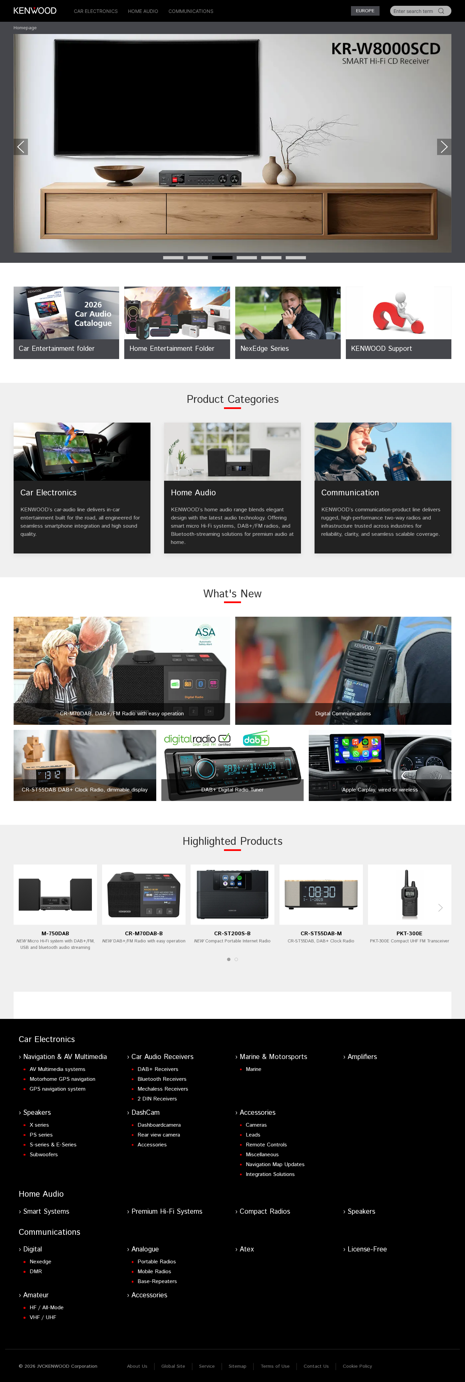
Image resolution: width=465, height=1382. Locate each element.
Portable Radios (157, 1262)
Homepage (25, 27)
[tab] (173, 257)
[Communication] (383, 488)
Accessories (152, 1145)
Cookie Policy (357, 1366)
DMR (36, 1272)
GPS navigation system (57, 1089)
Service (207, 1366)
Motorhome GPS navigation (62, 1079)
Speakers (37, 1113)
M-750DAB (55, 934)
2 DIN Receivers (157, 1099)
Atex (247, 1250)
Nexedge (40, 1262)
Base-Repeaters (157, 1281)
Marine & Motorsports (273, 1057)
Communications (191, 11)
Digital (32, 1250)
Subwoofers (44, 1155)
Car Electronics (96, 11)
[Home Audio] (232, 488)
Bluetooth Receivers (162, 1079)
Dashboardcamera (159, 1125)
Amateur (36, 1295)
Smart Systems (46, 1212)
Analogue (145, 1250)
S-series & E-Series (53, 1145)
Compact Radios (265, 1212)
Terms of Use (275, 1366)
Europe (365, 10)
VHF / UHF (43, 1317)
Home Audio (143, 11)
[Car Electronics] (82, 488)
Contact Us (316, 1366)
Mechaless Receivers (163, 1089)
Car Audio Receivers (162, 1057)
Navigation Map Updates (275, 1164)
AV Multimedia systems (57, 1069)
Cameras (256, 1125)
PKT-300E (409, 934)
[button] (21, 147)
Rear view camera (159, 1135)
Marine (253, 1069)
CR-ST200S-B (232, 934)
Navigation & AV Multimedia (65, 1057)
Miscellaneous (262, 1155)
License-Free (367, 1250)
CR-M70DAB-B (144, 934)
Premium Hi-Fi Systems (166, 1212)
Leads (253, 1135)
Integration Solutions (270, 1174)
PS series (41, 1135)
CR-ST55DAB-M (321, 934)
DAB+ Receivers (158, 1069)
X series (39, 1125)
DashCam (145, 1113)
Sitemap (237, 1366)
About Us (137, 1366)
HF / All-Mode (47, 1308)
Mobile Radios (154, 1272)
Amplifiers (362, 1057)
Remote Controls (266, 1145)
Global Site (173, 1366)
